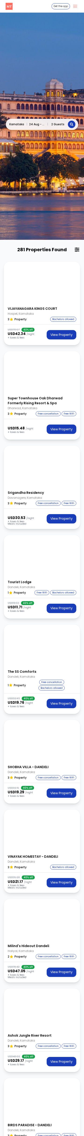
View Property (61, 334)
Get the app (61, 6)
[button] (42, 282)
